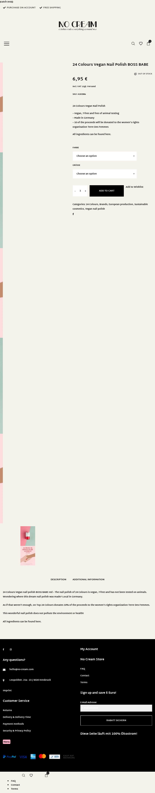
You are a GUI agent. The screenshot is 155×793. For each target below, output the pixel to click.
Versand (91, 86)
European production (121, 204)
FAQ (82, 669)
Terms (83, 682)
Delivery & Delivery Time (17, 717)
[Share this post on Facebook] (73, 214)
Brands (103, 204)
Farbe (76, 148)
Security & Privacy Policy (17, 731)
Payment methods (13, 724)
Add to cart (106, 191)
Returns (7, 710)
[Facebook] (3, 650)
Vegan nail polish (95, 209)
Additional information (89, 580)
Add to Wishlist (134, 187)
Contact (84, 676)
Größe (76, 165)
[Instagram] (11, 650)
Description (58, 580)
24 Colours (92, 204)
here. (108, 134)
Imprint (7, 691)
